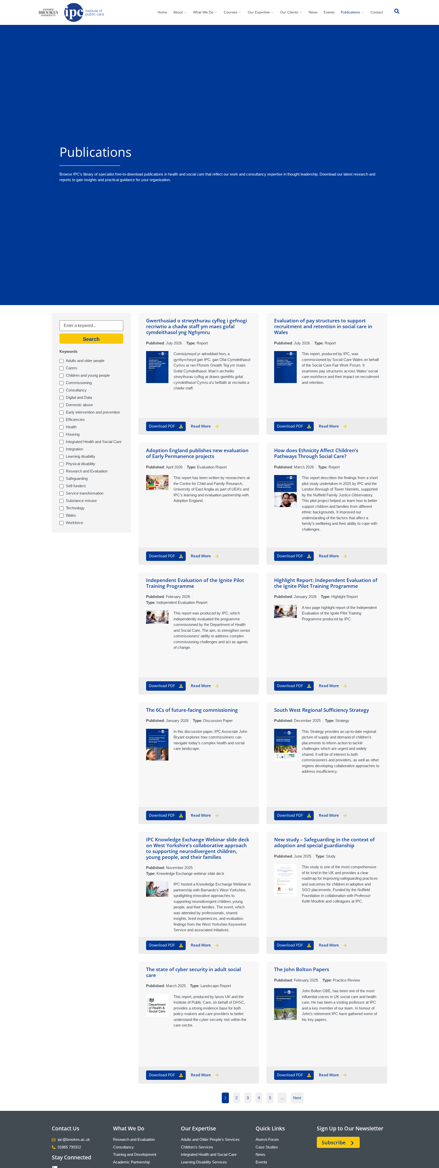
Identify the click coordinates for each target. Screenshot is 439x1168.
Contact (376, 12)
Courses (230, 12)
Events (329, 12)
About (178, 12)
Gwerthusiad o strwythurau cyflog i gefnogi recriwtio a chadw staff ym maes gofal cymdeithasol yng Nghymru (196, 326)
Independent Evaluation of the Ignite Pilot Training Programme (195, 583)
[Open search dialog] (397, 12)
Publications (350, 12)
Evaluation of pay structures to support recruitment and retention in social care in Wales (323, 326)
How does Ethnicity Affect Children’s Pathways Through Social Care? (316, 453)
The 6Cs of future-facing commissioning (192, 710)
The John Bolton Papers (301, 969)
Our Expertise (259, 12)
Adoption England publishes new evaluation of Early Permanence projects (197, 453)
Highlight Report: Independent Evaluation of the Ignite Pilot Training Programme (325, 583)
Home (162, 12)
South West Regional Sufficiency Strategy (321, 710)
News (313, 12)
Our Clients (289, 12)
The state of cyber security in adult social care (193, 972)
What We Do (203, 12)
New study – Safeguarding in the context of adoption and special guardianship (324, 842)
